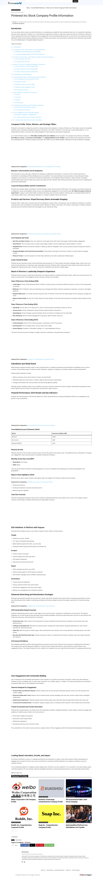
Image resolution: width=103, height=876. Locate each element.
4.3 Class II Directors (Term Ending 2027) (26, 71)
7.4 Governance (18, 102)
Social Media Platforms (38, 8)
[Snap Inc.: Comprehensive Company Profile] (51, 814)
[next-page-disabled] (15, 830)
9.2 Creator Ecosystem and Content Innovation (27, 117)
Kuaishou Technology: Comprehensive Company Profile (45, 234)
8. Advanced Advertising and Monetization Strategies (28, 105)
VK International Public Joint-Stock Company (42, 425)
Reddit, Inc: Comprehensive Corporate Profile (42, 606)
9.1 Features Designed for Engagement (25, 114)
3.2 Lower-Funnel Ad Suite (21, 61)
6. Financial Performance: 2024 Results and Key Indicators (29, 77)
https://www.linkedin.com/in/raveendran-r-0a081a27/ (32, 854)
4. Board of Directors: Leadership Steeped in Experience (29, 64)
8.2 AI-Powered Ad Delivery (22, 110)
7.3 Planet (17, 100)
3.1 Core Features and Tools (22, 59)
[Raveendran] (16, 857)
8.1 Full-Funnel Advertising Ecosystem (25, 107)
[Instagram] (22, 861)
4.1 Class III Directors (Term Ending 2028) (26, 66)
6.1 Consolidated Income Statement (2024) (26, 79)
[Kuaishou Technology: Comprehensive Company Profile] (51, 788)
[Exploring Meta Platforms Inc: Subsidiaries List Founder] (79, 814)
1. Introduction (17, 47)
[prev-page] (12, 830)
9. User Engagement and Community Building (26, 112)
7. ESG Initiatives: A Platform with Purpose (25, 92)
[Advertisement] (51, 153)
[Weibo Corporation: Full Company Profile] (24, 788)
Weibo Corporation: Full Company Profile (40, 482)
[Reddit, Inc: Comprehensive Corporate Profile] (24, 814)
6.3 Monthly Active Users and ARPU (24, 84)
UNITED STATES (18, 840)
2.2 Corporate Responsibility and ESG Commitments (29, 54)
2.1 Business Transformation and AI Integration (27, 51)
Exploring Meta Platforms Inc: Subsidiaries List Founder (45, 166)
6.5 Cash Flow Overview (21, 90)
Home (28, 8)
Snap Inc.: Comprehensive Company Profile (41, 359)
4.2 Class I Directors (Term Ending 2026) (26, 69)
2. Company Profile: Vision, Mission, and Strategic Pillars (29, 49)
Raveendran (14, 836)
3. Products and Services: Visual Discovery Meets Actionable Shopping (33, 57)
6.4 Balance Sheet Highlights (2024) (24, 87)
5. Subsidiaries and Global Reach (22, 74)
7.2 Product (17, 97)
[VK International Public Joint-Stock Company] (79, 788)
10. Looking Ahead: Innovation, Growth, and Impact (27, 120)
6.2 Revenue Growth (20, 81)
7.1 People (17, 94)
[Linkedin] (24, 861)
